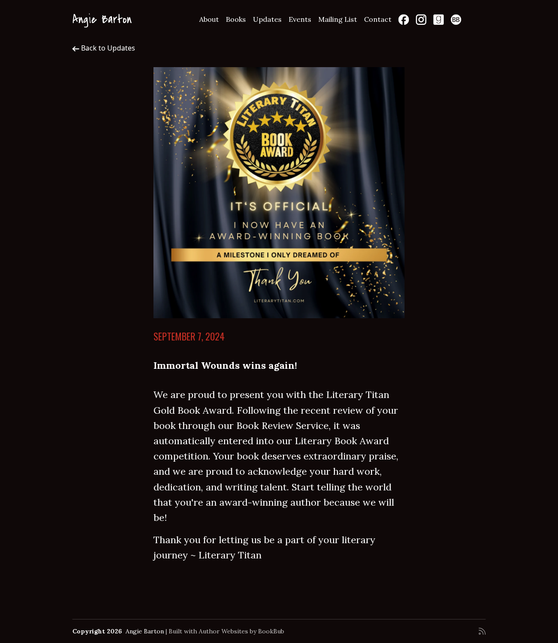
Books (236, 19)
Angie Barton (102, 19)
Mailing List (337, 19)
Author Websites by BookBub (241, 631)
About (209, 19)
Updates (267, 19)
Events (300, 19)
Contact (377, 19)
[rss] (482, 631)
